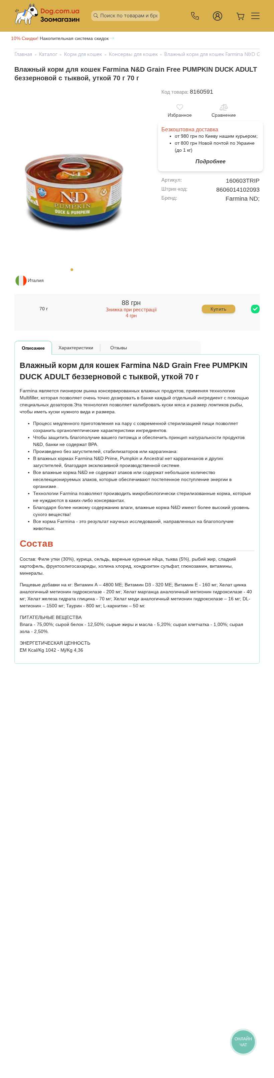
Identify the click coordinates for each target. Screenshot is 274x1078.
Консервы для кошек (133, 54)
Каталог (48, 54)
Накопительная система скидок (60, 38)
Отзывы (118, 347)
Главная (23, 54)
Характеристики (75, 347)
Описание (33, 348)
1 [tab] (74, 271)
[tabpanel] (73, 176)
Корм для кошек (83, 54)
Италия (36, 280)
